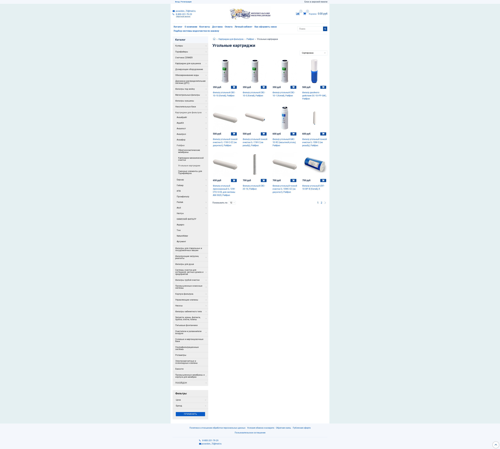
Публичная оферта (302, 428)
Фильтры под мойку (185, 89)
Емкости (179, 369)
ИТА (179, 191)
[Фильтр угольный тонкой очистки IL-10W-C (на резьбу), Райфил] (314, 118)
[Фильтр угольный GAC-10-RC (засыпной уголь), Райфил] (285, 118)
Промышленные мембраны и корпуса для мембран (190, 376)
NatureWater (182, 236)
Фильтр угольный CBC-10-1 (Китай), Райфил (284, 94)
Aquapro (180, 224)
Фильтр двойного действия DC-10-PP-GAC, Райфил (314, 95)
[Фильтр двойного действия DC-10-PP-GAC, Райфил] (314, 71)
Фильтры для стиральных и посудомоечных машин (188, 249)
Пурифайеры (181, 51)
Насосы (179, 305)
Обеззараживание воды (187, 75)
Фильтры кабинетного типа (188, 311)
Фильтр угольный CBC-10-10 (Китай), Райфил (224, 94)
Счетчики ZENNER (184, 57)
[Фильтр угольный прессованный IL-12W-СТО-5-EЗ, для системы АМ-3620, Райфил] (225, 164)
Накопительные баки (185, 106)
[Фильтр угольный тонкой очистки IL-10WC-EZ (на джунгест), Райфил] (285, 164)
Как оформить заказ (266, 27)
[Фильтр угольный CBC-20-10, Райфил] (255, 164)
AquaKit (180, 123)
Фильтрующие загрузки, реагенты (187, 257)
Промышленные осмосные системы (188, 287)
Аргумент (181, 241)
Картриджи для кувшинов (188, 63)
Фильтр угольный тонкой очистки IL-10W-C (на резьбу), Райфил (314, 142)
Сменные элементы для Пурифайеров (190, 172)
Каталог (178, 27)
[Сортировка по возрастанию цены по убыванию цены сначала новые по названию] (313, 53)
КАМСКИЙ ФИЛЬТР (186, 219)
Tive (179, 230)
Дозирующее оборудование (189, 69)
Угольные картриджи (189, 165)
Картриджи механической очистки (191, 159)
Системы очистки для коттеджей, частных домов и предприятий (189, 272)
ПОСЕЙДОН (181, 383)
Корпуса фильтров (184, 294)
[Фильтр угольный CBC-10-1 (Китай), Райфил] (285, 71)
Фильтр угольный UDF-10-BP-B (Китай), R (313, 187)
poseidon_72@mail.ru (185, 11)
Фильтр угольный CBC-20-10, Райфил (254, 187)
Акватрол (181, 134)
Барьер (180, 179)
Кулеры (179, 46)
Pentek (180, 202)
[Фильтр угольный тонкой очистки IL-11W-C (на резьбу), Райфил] (255, 118)
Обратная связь (283, 428)
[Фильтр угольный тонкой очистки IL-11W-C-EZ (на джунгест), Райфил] (225, 118)
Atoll (179, 208)
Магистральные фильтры (187, 95)
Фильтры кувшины (184, 101)
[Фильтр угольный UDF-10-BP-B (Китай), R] (314, 164)
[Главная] (214, 39)
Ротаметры (180, 355)
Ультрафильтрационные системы (187, 348)
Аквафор (181, 139)
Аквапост (181, 128)
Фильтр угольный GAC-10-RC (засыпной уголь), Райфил (284, 142)
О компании (191, 27)
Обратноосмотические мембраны (189, 151)
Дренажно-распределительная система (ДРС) (190, 82)
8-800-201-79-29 (183, 14)
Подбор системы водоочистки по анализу (196, 31)
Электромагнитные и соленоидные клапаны (186, 362)
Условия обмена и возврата (260, 428)
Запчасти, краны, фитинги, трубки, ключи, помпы (187, 318)
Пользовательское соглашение (250, 432)
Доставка (217, 27)
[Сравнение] (297, 13)
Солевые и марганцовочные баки (189, 340)
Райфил (250, 39)
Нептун (180, 213)
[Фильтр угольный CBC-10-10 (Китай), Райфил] (225, 71)
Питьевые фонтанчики (186, 325)
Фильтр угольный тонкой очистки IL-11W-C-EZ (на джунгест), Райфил (225, 142)
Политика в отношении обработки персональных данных (217, 428)
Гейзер (180, 185)
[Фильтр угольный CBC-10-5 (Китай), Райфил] (255, 71)
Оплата (229, 27)
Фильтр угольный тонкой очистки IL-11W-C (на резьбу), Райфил (255, 142)
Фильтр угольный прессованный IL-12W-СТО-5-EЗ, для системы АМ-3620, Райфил (224, 190)
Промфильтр (183, 196)
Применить (190, 414)
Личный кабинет (243, 27)
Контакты (204, 27)
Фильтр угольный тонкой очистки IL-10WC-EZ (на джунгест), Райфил (285, 189)
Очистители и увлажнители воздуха (188, 332)
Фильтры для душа (184, 264)
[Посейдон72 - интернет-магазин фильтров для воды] (250, 13)
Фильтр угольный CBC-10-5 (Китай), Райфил (254, 94)
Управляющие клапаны (186, 300)
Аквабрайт (182, 117)
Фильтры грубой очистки (187, 280)
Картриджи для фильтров (230, 39)
